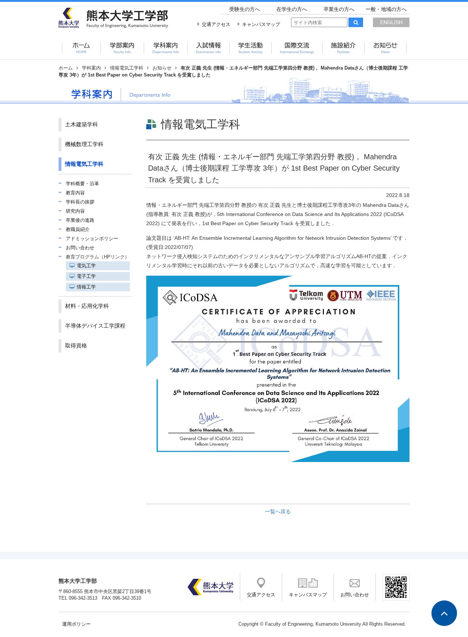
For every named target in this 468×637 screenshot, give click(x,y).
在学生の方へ (291, 9)
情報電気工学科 (126, 68)
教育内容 (75, 192)
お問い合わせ (80, 247)
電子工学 (86, 276)
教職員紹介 (78, 229)
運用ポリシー (76, 624)
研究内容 (75, 211)
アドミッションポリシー (92, 238)
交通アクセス (216, 24)
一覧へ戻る (278, 511)
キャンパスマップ (261, 24)
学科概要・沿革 (82, 183)
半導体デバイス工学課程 (95, 326)
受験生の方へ (244, 9)
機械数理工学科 (84, 144)
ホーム (65, 68)
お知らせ (161, 68)
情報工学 (86, 287)
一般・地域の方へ (386, 9)
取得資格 (76, 346)
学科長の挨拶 (80, 202)
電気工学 (86, 265)
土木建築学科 (81, 124)
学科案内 (91, 68)
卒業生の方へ (339, 9)
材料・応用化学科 (87, 306)
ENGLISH (391, 22)
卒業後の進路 (80, 220)
